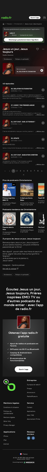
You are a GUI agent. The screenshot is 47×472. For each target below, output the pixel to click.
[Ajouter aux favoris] (37, 49)
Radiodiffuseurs (32, 396)
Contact (29, 407)
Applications (31, 411)
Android (6, 444)
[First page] (5, 171)
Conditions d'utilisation (11, 407)
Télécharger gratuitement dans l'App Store (23, 40)
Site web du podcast (9, 269)
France (24, 454)
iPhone (5, 436)
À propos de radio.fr (33, 384)
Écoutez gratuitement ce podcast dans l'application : (22, 29)
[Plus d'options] (43, 49)
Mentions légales (9, 417)
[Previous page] (9, 171)
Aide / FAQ (30, 415)
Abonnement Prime (33, 419)
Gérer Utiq (7, 421)
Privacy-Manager (9, 425)
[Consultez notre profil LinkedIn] (29, 438)
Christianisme (8, 59)
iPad (4, 440)
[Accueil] (3, 24)
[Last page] (23, 174)
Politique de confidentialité (8, 412)
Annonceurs (31, 392)
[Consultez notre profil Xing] (33, 438)
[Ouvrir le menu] (44, 17)
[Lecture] (41, 70)
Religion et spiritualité (22, 59)
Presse (29, 388)
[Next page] (42, 171)
